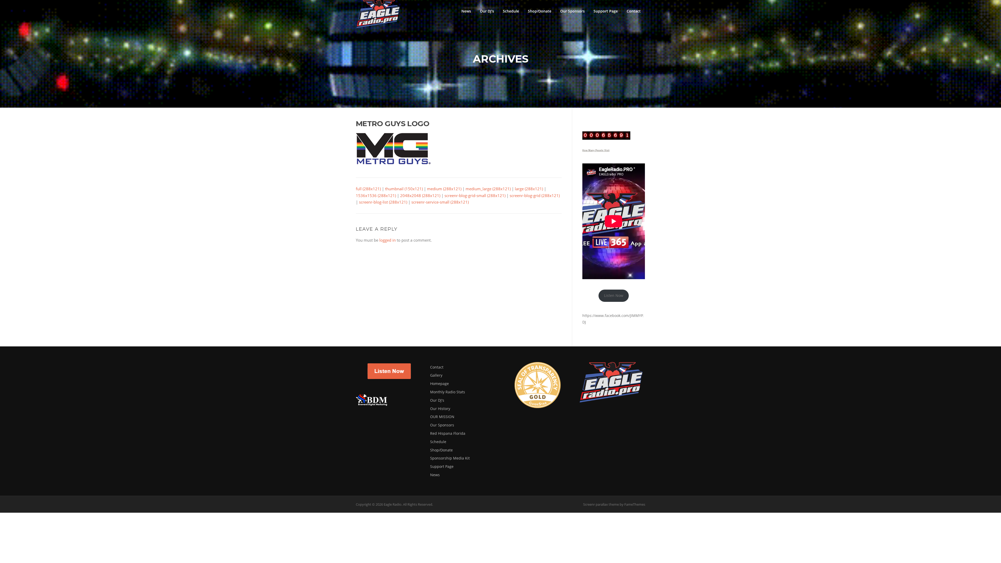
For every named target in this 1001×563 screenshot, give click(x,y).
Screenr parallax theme (601, 504)
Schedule (511, 11)
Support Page (606, 11)
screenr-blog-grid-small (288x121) (474, 195)
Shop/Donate (539, 11)
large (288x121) (529, 188)
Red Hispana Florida (447, 433)
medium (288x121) (444, 188)
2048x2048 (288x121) (420, 195)
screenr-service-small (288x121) (440, 202)
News (466, 11)
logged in (387, 240)
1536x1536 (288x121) (376, 195)
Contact (634, 11)
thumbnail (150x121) (404, 188)
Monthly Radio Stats (447, 391)
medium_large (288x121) (488, 188)
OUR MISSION (442, 416)
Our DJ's (437, 400)
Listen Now (613, 295)
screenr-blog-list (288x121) (383, 202)
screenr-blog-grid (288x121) (535, 195)
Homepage (439, 383)
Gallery (436, 375)
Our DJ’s (487, 11)
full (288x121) (368, 188)
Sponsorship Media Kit (450, 458)
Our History (440, 408)
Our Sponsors (572, 11)
